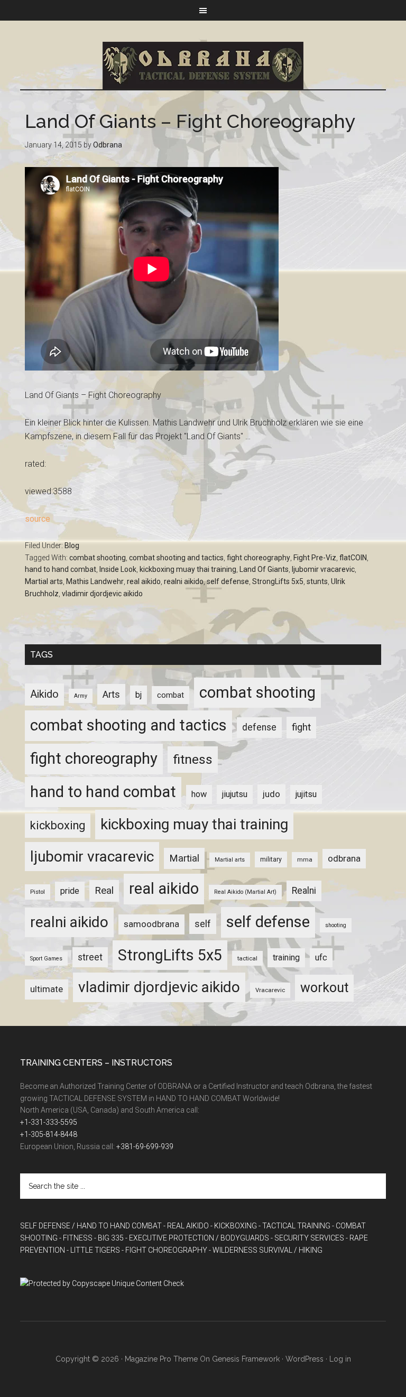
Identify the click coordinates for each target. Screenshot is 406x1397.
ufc (321, 957)
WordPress (304, 1359)
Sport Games (46, 958)
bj (138, 695)
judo (271, 794)
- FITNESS (76, 1238)
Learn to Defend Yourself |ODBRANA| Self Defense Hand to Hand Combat (202, 65)
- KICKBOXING (233, 1226)
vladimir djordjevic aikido (102, 593)
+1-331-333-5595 (48, 1122)
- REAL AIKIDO (186, 1226)
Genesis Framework (246, 1359)
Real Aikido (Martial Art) (245, 892)
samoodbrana (151, 924)
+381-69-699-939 (144, 1146)
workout (324, 987)
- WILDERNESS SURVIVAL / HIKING (265, 1250)
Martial (184, 858)
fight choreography (258, 557)
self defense (228, 581)
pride (69, 891)
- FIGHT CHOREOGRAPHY (164, 1250)
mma (304, 859)
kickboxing (57, 825)
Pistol (37, 891)
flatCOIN (353, 557)
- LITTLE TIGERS (93, 1250)
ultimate (46, 989)
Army (80, 695)
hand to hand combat (60, 569)
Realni (304, 890)
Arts (111, 694)
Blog (71, 545)
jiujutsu (234, 794)
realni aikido (184, 581)
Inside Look (117, 569)
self (203, 923)
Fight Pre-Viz (314, 557)
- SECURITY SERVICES (307, 1238)
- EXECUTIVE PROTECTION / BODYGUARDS (197, 1238)
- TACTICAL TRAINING (294, 1226)
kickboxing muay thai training (188, 569)
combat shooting (97, 557)
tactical (247, 958)
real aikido (144, 581)
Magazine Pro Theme (161, 1359)
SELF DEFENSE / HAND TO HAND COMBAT (91, 1226)
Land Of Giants (264, 569)
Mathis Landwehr (95, 581)
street (90, 957)
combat (170, 695)
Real (104, 890)
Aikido (44, 694)
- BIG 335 (109, 1238)
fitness (193, 759)
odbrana (344, 858)
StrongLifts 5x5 (277, 581)
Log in (340, 1359)
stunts (317, 581)
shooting (335, 925)
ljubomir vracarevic (323, 569)
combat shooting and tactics (176, 557)
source (37, 519)
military (271, 859)
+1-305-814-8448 (48, 1134)
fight (301, 727)
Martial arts (44, 581)
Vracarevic (270, 990)
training (286, 957)
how (199, 794)
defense (259, 727)
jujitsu (306, 794)
